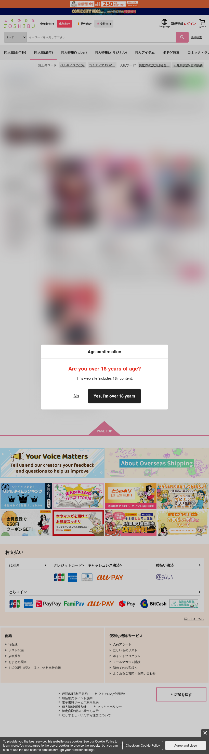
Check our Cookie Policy (143, 745)
